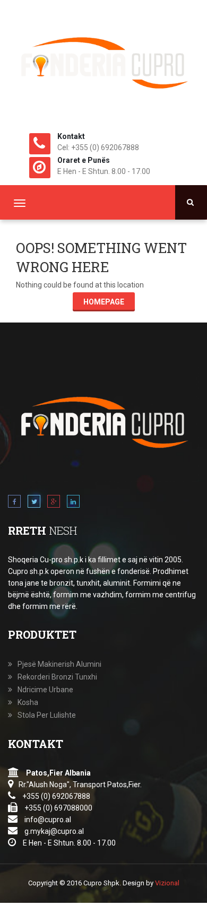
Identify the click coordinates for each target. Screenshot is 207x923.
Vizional (167, 883)
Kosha (28, 702)
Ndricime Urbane (45, 689)
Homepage (103, 302)
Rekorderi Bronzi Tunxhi (57, 677)
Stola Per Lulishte (47, 715)
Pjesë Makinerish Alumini (59, 664)
